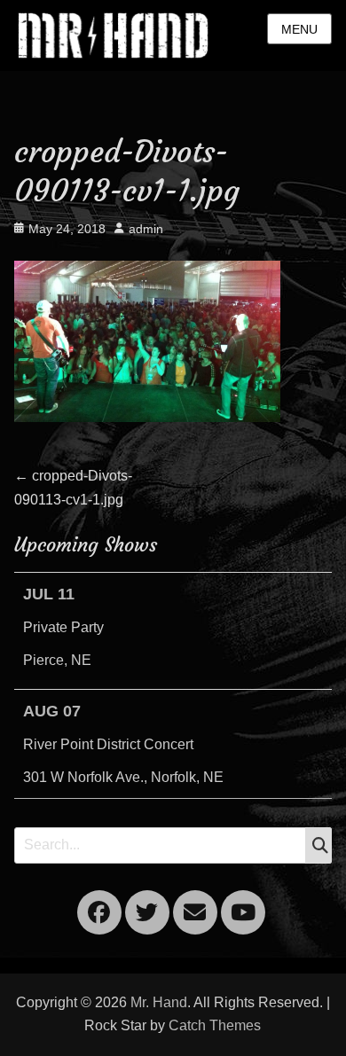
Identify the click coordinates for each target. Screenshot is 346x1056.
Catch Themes (215, 1025)
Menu (299, 29)
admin (146, 229)
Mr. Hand (158, 1002)
